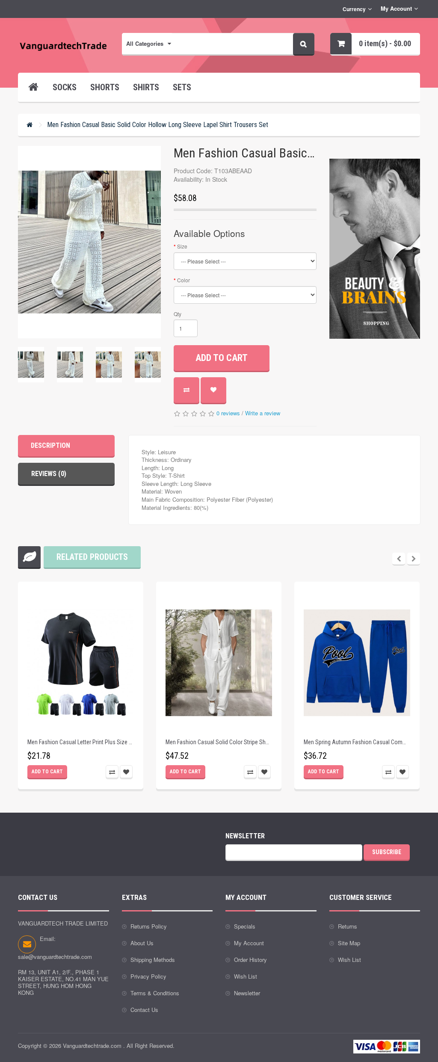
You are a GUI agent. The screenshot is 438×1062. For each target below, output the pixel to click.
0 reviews (228, 413)
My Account (249, 943)
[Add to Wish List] (213, 390)
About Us (142, 943)
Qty (177, 313)
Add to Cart (221, 357)
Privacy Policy (148, 976)
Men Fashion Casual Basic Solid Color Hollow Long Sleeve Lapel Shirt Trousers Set (157, 125)
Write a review (262, 413)
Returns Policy (148, 926)
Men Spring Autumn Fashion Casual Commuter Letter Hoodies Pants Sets (357, 742)
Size (182, 246)
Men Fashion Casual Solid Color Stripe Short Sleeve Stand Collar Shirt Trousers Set (219, 742)
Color (183, 280)
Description (50, 445)
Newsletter (247, 993)
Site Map (349, 943)
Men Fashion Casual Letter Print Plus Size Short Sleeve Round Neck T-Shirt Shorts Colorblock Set (80, 742)
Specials (244, 926)
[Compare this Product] (186, 390)
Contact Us (144, 1010)
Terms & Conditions (154, 993)
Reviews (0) (48, 474)
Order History (250, 960)
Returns (347, 926)
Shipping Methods (152, 960)
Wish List (245, 976)
